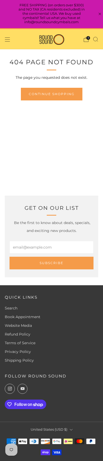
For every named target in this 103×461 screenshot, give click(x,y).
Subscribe (51, 263)
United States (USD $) (49, 429)
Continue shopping (51, 94)
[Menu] (7, 39)
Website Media (18, 325)
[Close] (100, 14)
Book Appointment (22, 316)
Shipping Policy (19, 360)
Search (11, 308)
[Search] (95, 39)
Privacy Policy (18, 351)
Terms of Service (20, 343)
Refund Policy (17, 334)
